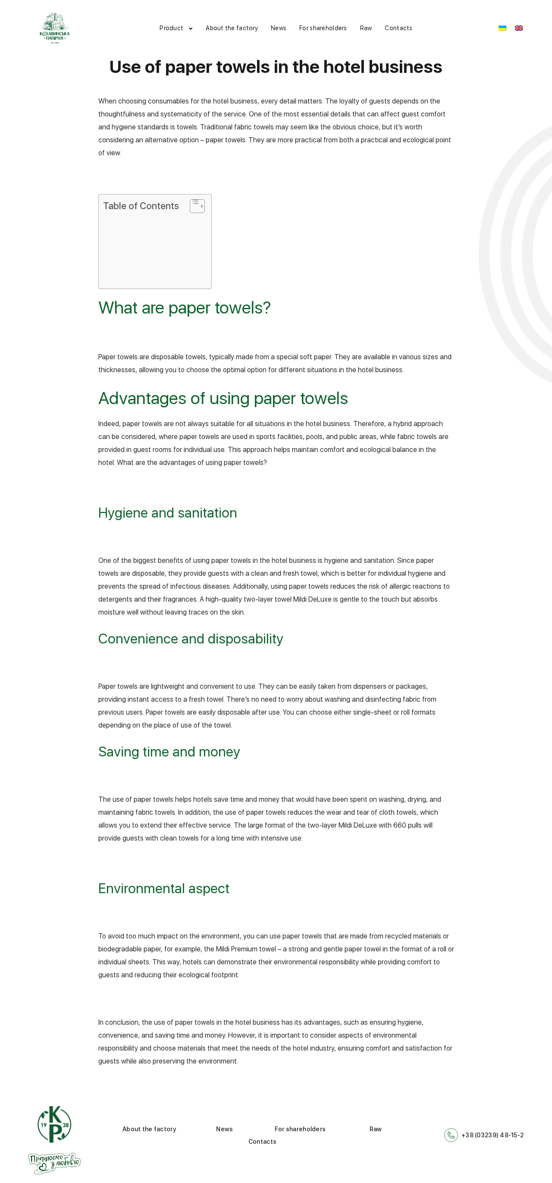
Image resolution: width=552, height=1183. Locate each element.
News (278, 28)
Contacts (398, 28)
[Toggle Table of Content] (193, 206)
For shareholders (323, 28)
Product (171, 28)
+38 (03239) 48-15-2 (492, 1135)
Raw (366, 28)
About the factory (232, 28)
